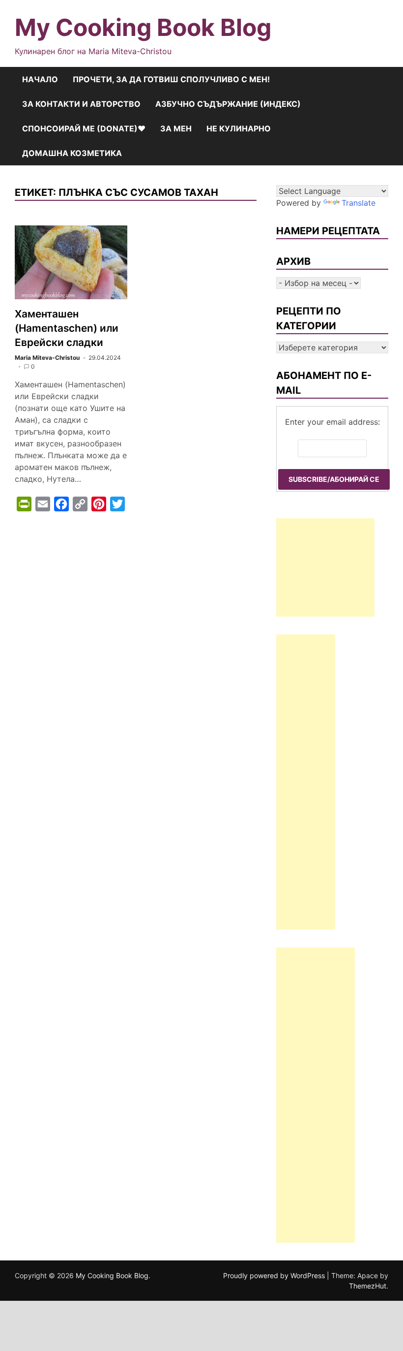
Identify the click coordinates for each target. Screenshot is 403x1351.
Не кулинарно (238, 128)
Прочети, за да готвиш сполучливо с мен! (171, 79)
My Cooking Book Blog (143, 27)
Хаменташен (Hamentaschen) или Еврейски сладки (66, 328)
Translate (358, 203)
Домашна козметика (72, 153)
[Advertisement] (325, 567)
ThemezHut (367, 1286)
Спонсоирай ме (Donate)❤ (83, 128)
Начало (40, 79)
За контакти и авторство (81, 104)
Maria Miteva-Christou (47, 357)
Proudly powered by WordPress (275, 1275)
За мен (176, 128)
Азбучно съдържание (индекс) (228, 104)
